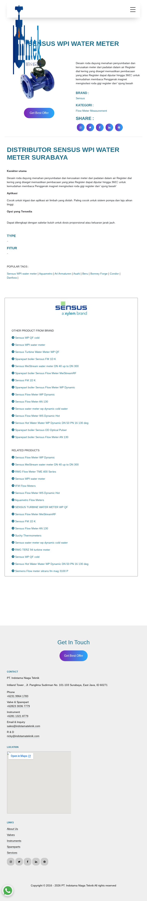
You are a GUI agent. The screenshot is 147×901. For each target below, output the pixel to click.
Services (12, 852)
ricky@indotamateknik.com (23, 736)
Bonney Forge (99, 273)
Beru (85, 273)
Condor (114, 273)
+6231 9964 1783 (17, 696)
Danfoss (12, 277)
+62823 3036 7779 (18, 706)
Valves (11, 834)
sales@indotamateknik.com (23, 726)
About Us (12, 828)
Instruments (14, 840)
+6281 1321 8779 (17, 716)
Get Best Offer (39, 113)
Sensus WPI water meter (22, 273)
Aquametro (45, 273)
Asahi (76, 273)
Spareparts (13, 846)
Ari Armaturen (63, 273)
